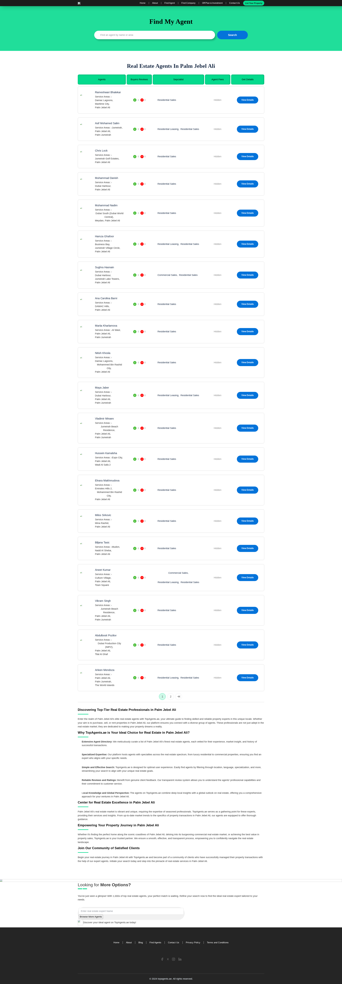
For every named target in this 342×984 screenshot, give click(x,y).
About (155, 3)
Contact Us (234, 3)
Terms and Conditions (218, 942)
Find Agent (169, 3)
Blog (140, 942)
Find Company (188, 3)
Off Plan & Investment (212, 3)
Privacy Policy (193, 942)
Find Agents (155, 942)
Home (142, 3)
